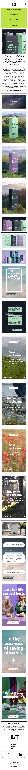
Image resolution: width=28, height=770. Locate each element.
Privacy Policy (14, 766)
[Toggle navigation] (25, 4)
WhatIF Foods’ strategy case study (13, 90)
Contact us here (18, 727)
